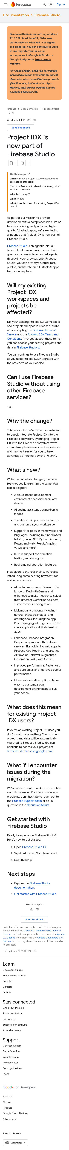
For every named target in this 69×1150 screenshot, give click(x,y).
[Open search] (44, 4)
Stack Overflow (11, 1051)
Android (7, 1096)
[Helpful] (28, 120)
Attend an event (12, 1030)
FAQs (6, 1073)
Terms (6, 1133)
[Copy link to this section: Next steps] (38, 874)
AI (13, 113)
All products (9, 1119)
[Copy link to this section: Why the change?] (55, 421)
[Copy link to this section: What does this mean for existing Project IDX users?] (37, 721)
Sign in (61, 4)
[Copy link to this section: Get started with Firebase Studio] (50, 826)
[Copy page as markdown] (22, 163)
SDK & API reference (14, 975)
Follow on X (9, 1019)
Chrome (7, 1102)
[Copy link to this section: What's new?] (43, 470)
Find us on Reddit (12, 1013)
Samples (7, 981)
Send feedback (21, 127)
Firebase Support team (27, 801)
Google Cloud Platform (15, 1113)
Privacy (17, 1133)
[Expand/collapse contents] (29, 174)
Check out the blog (13, 1007)
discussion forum (38, 805)
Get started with (35, 894)
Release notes (10, 1062)
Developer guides (12, 969)
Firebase (11, 108)
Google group (11, 1057)
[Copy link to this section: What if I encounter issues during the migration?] (38, 779)
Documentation (16, 15)
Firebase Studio (47, 15)
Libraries (7, 986)
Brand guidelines (12, 1068)
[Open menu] (5, 4)
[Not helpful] (34, 120)
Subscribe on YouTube (15, 1024)
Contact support (12, 1045)
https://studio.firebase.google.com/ (30, 751)
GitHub (7, 992)
